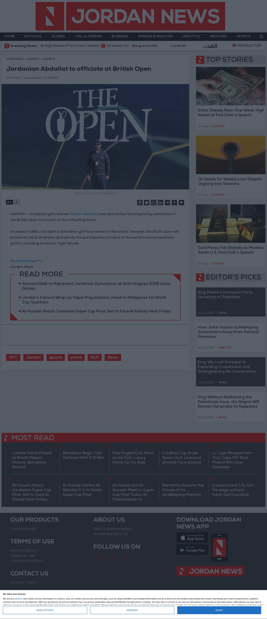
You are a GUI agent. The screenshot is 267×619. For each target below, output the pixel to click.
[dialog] (133, 604)
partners (18, 599)
